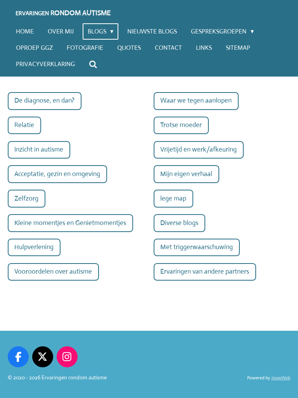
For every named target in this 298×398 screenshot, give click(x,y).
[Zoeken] (93, 64)
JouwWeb (280, 378)
